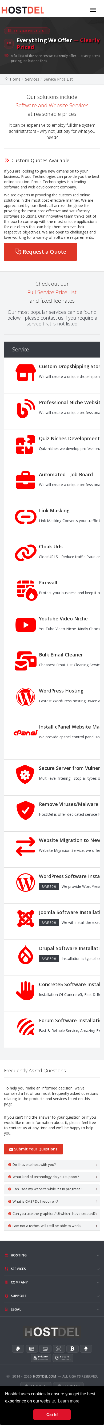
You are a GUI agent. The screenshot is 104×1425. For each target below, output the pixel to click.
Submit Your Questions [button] (35, 1149)
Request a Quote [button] (44, 251)
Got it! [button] (52, 1415)
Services (32, 79)
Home (15, 79)
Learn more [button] (68, 1401)
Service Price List (58, 79)
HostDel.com (44, 1376)
